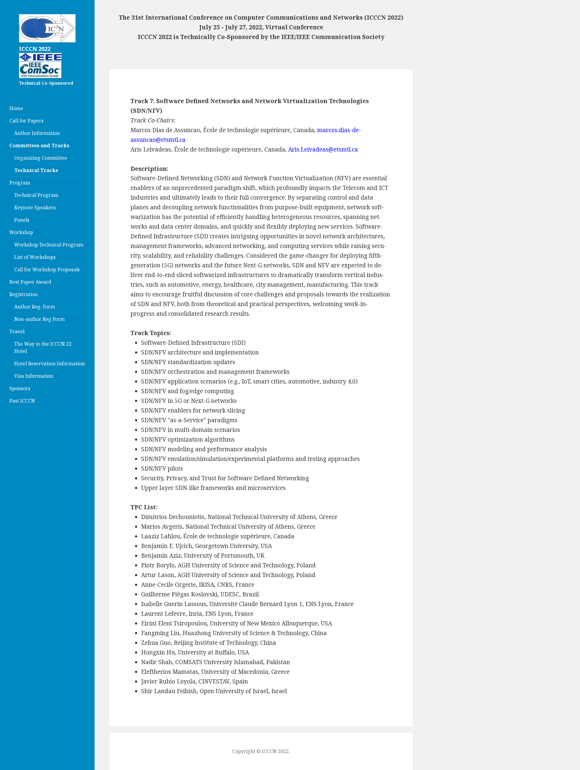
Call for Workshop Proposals (47, 269)
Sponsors (19, 388)
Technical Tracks (36, 170)
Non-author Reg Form (39, 319)
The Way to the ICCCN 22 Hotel (43, 347)
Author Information (37, 133)
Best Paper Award (30, 282)
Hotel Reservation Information (49, 363)
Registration (23, 294)
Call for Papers (26, 120)
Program (19, 182)
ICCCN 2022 (34, 48)
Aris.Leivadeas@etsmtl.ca (323, 149)
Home (16, 108)
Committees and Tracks (39, 145)
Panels (21, 220)
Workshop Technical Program (48, 244)
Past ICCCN (22, 400)
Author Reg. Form (34, 306)
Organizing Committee (40, 158)
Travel (16, 331)
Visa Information (33, 376)
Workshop (21, 232)
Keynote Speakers (35, 207)
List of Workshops (35, 257)
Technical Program (36, 195)
